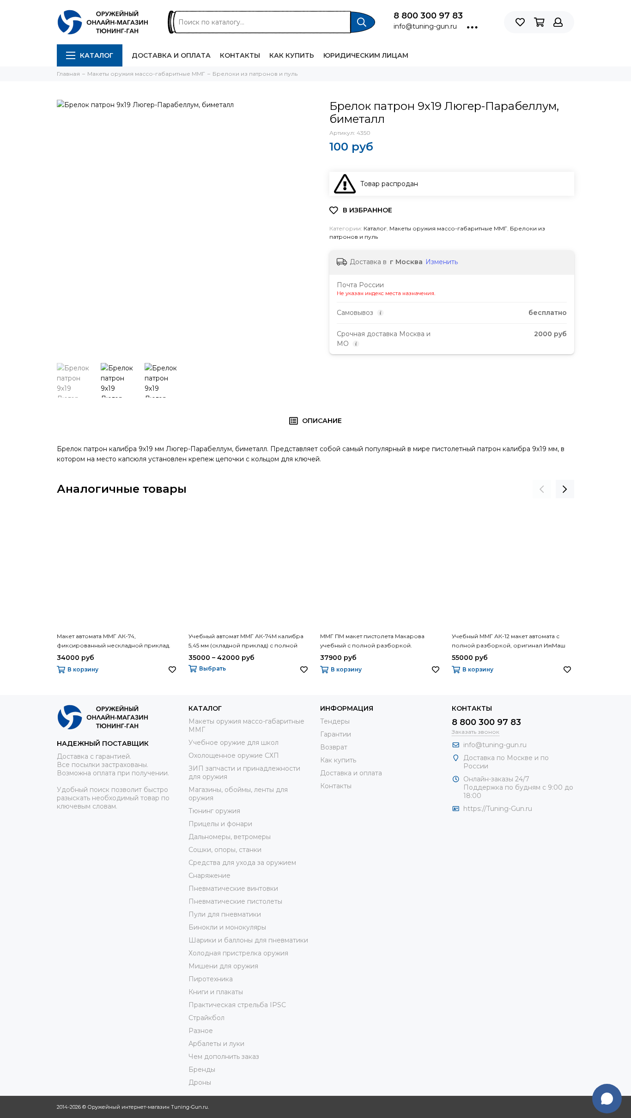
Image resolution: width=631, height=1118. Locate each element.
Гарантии (335, 734)
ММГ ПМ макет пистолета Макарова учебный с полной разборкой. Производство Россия (372, 641)
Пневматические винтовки (233, 888)
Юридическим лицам (365, 55)
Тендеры (335, 721)
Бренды (201, 1069)
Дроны (199, 1082)
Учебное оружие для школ (233, 742)
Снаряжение (209, 875)
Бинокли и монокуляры (227, 927)
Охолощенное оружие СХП (233, 755)
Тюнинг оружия (214, 811)
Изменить (441, 262)
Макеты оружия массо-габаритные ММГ (448, 228)
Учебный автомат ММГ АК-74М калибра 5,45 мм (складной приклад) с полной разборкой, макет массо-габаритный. (245, 641)
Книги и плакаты (215, 992)
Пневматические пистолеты (235, 901)
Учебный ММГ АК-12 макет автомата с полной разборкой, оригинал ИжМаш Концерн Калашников (508, 641)
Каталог (96, 55)
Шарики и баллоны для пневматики (248, 940)
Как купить (291, 55)
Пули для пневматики (224, 914)
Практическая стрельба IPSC (237, 1005)
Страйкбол (206, 1018)
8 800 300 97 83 (428, 16)
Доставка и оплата (171, 55)
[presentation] (542, 489)
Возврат (333, 747)
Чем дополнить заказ (223, 1056)
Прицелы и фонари (220, 824)
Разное (200, 1031)
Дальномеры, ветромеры (229, 837)
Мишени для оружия (223, 966)
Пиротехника (210, 979)
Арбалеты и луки (216, 1043)
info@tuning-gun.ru (425, 26)
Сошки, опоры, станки (224, 850)
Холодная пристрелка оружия (238, 953)
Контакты (240, 55)
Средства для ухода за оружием (242, 862)
